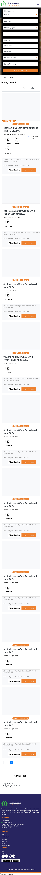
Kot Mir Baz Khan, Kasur (10, 785)
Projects (4, 841)
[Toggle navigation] (38, 4)
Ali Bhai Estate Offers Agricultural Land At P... (20, 285)
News (3, 853)
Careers (4, 839)
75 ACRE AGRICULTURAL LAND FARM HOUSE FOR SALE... (18, 358)
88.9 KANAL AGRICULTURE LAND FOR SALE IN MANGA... (19, 212)
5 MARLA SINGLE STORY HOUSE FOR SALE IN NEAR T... (20, 129)
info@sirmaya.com (8, 822)
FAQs (3, 843)
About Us (4, 835)
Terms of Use (5, 846)
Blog (2, 851)
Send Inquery (29, 170)
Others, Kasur (7, 783)
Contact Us (5, 837)
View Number (14, 170)
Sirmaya (3, 77)
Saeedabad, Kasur (8, 787)
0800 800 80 (6, 820)
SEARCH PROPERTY (20, 70)
